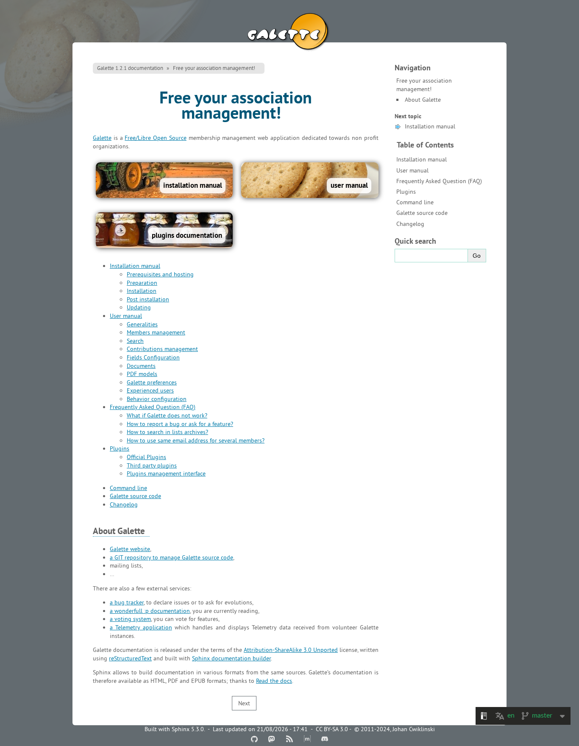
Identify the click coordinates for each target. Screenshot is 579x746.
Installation (141, 291)
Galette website (130, 549)
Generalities (142, 324)
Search (135, 341)
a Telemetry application (141, 627)
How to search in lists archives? (167, 432)
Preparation (142, 283)
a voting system (130, 619)
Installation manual (430, 126)
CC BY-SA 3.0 (332, 729)
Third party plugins (152, 465)
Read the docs (274, 681)
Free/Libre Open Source (156, 138)
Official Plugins (146, 457)
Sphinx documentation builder (231, 658)
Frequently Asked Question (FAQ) (439, 181)
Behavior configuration (157, 399)
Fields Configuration (153, 357)
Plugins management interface (166, 473)
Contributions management (162, 349)
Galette (289, 33)
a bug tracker (127, 602)
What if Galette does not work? (167, 415)
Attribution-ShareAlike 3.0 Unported (291, 650)
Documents (141, 366)
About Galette (423, 99)
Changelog (410, 224)
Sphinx (180, 729)
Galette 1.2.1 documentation (130, 67)
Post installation (148, 299)
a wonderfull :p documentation (150, 611)
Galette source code (422, 213)
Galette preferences (152, 382)
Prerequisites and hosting (160, 274)
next (244, 703)
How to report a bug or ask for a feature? (180, 424)
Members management (156, 332)
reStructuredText (130, 658)
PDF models (142, 374)
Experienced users (150, 390)
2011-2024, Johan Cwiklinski (398, 729)
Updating (139, 307)
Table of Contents (425, 145)
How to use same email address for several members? (195, 440)
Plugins (406, 191)
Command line (415, 202)
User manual (412, 170)
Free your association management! (214, 67)
